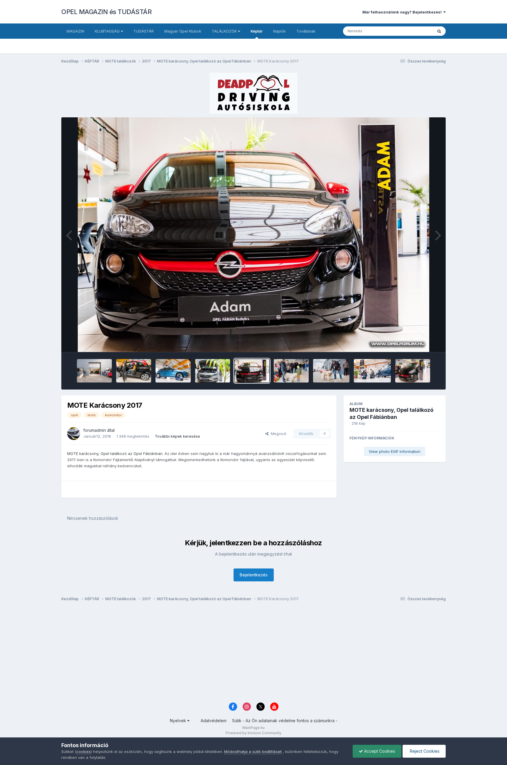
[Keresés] (439, 31)
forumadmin (94, 430)
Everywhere (414, 31)
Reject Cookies (424, 751)
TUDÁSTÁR (143, 31)
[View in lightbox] (254, 234)
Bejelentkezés (254, 574)
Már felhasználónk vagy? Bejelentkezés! (402, 12)
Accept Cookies (379, 751)
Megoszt (277, 433)
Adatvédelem (214, 720)
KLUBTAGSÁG (108, 31)
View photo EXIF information (394, 451)
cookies (83, 751)
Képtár (257, 31)
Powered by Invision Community (253, 733)
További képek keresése (177, 436)
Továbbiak (305, 31)
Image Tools (421, 341)
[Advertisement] (237, 653)
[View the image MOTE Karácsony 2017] (94, 370)
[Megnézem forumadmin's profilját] (73, 433)
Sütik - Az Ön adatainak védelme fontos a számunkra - (284, 720)
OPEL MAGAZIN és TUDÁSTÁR (106, 12)
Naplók (279, 31)
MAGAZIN (75, 31)
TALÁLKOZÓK (225, 31)
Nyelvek (178, 720)
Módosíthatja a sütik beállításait (253, 751)
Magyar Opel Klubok (182, 31)
